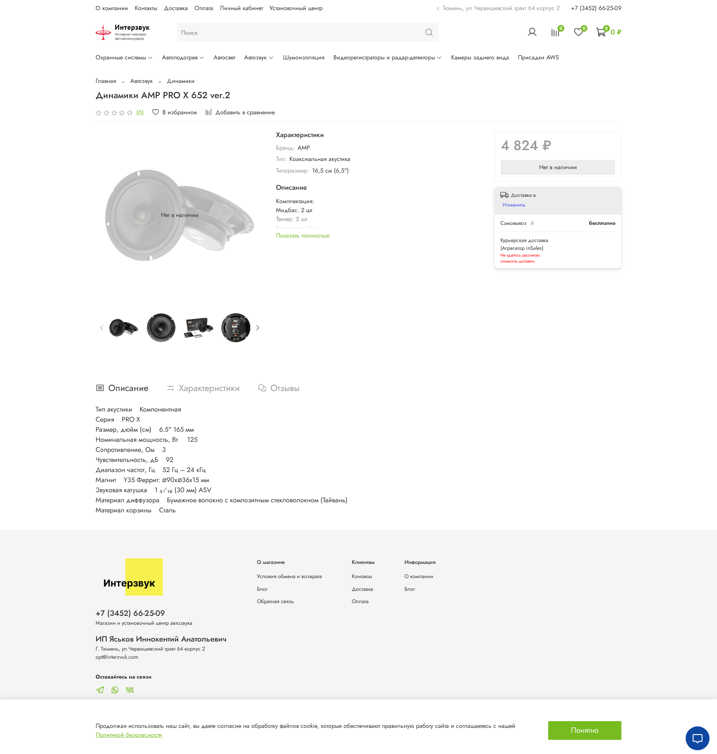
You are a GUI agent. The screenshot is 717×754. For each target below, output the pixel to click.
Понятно (585, 730)
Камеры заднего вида (480, 57)
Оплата (204, 8)
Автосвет (224, 57)
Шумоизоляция (304, 57)
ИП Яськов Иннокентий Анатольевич (161, 639)
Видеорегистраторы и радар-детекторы (384, 57)
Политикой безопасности (129, 734)
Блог (262, 589)
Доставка (176, 8)
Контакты (146, 8)
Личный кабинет (241, 8)
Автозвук (255, 57)
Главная (106, 81)
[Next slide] (252, 215)
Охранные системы (121, 57)
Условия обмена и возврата (289, 576)
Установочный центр (296, 8)
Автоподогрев (180, 57)
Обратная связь (275, 601)
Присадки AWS (538, 57)
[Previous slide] (108, 215)
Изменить (514, 204)
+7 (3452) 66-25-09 (596, 8)
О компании (112, 8)
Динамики (181, 81)
